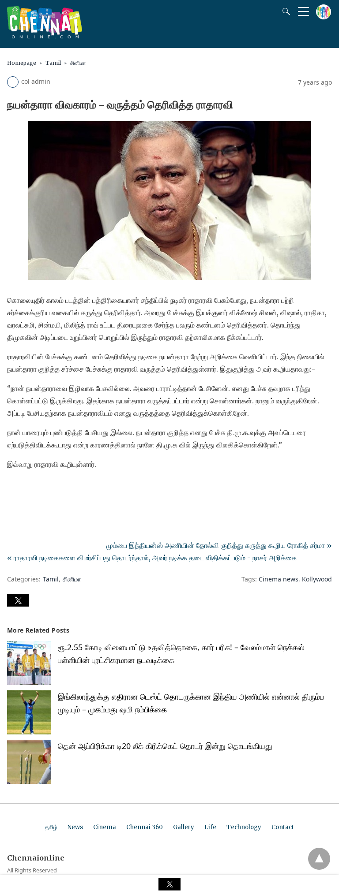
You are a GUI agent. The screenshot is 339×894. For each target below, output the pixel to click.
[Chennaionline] (44, 36)
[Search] (284, 11)
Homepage (21, 63)
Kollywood (317, 579)
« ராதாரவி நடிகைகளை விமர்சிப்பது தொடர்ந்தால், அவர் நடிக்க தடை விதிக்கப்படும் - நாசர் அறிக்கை (152, 557)
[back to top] (319, 859)
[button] (18, 600)
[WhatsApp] (42, 488)
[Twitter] (28, 488)
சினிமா (78, 63)
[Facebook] (14, 488)
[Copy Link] (56, 488)
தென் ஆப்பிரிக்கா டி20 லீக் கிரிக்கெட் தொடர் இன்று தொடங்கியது (165, 746)
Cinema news (278, 579)
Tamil (53, 63)
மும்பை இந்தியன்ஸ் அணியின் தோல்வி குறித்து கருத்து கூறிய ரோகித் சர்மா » (219, 545)
